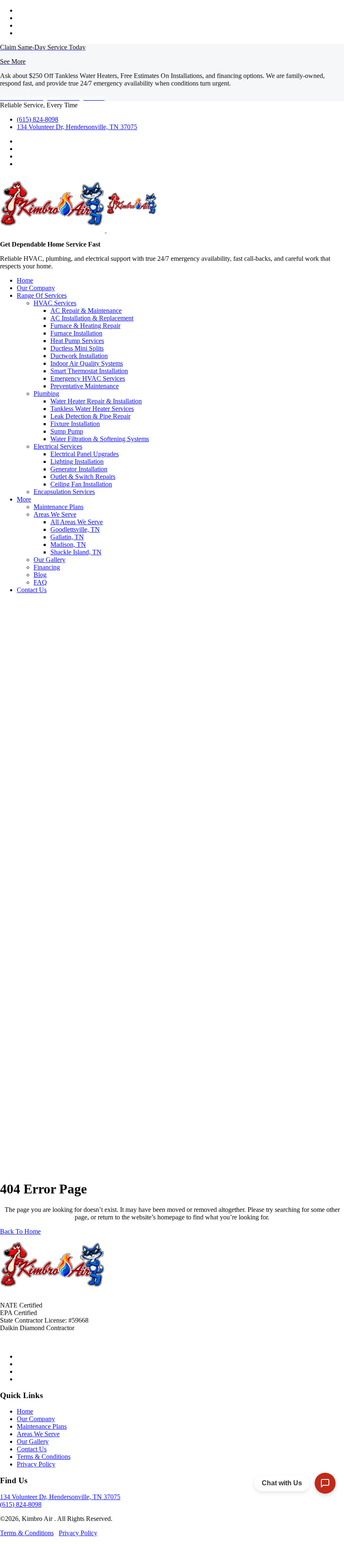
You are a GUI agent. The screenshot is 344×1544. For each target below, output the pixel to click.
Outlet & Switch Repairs (82, 476)
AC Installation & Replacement (91, 318)
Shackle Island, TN (76, 552)
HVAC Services (55, 303)
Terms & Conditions (43, 1456)
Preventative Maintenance (84, 386)
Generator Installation (78, 469)
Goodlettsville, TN (75, 529)
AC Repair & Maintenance (86, 310)
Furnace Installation (76, 333)
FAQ (40, 582)
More (24, 499)
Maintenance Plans (58, 506)
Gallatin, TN (67, 537)
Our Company (36, 287)
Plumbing (46, 393)
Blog (40, 574)
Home (25, 280)
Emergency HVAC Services (87, 378)
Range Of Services (42, 295)
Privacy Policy (36, 1464)
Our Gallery (49, 559)
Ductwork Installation (79, 355)
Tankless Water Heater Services (92, 408)
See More (13, 61)
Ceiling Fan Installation (81, 484)
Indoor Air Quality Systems (86, 363)
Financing (47, 567)
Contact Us (32, 589)
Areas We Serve (55, 514)
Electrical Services (58, 446)
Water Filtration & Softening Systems (99, 438)
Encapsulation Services (64, 491)
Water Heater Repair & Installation (96, 401)
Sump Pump (66, 431)
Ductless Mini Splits (77, 348)
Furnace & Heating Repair (85, 325)
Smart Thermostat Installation (89, 370)
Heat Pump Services (77, 340)
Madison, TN (68, 544)
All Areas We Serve (76, 521)
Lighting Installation (77, 461)
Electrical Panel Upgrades (84, 453)
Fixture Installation (75, 423)
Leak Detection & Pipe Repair (90, 416)
